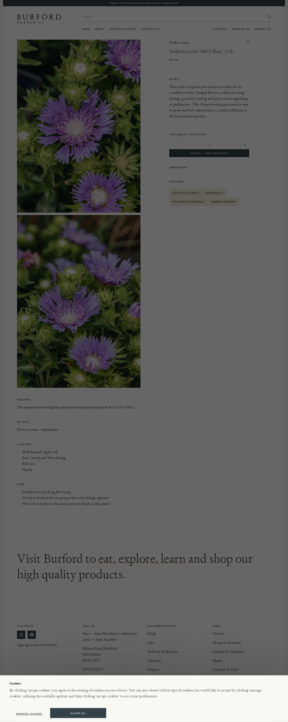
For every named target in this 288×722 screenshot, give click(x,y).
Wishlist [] (241, 29)
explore (137, 558)
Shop (86, 29)
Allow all (78, 713)
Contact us (150, 29)
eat (105, 558)
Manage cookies (29, 714)
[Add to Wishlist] (248, 41)
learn (173, 558)
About (100, 29)
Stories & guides (123, 29)
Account (220, 29)
